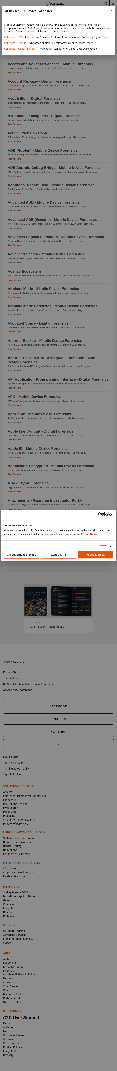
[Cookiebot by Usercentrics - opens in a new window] (100, 514)
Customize (56, 555)
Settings (102, 545)
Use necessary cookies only (21, 555)
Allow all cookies (96, 555)
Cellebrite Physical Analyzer (19, 48)
